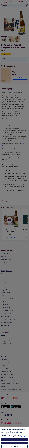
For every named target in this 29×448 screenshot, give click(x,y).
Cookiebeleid (24, 436)
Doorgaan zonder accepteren (14, 443)
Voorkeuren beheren (14, 446)
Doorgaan (14, 439)
